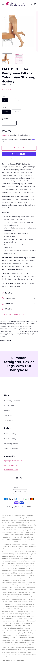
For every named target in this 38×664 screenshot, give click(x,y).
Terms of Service (11, 449)
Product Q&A (5, 340)
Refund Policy (10, 439)
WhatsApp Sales (11, 470)
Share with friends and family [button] (15, 314)
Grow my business (12, 401)
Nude (6, 112)
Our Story (8, 416)
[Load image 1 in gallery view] (7, 59)
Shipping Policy (11, 444)
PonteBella (22, 507)
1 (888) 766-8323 (11, 465)
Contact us (9, 420)
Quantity (5, 119)
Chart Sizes (9, 406)
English (18, 491)
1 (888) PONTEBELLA (13, 461)
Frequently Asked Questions (13, 660)
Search (7, 411)
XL (19, 100)
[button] (2, 3)
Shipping (5, 135)
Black (16, 112)
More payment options (19, 159)
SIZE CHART (7, 89)
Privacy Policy (10, 434)
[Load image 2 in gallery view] (19, 59)
